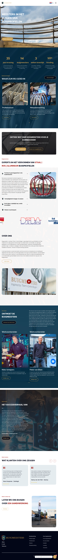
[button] (15, 173)
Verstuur (5, 508)
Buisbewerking (32, 536)
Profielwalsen (32, 540)
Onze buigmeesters (47, 538)
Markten (31, 543)
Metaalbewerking (32, 545)
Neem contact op (7, 39)
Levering (45, 545)
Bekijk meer (6, 379)
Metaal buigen (32, 538)
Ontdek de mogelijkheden (35, 149)
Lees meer (6, 117)
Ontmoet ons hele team (9, 322)
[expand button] (55, 3)
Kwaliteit (45, 543)
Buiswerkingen (50, 77)
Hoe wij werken (46, 540)
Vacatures (45, 547)
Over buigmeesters (47, 536)
